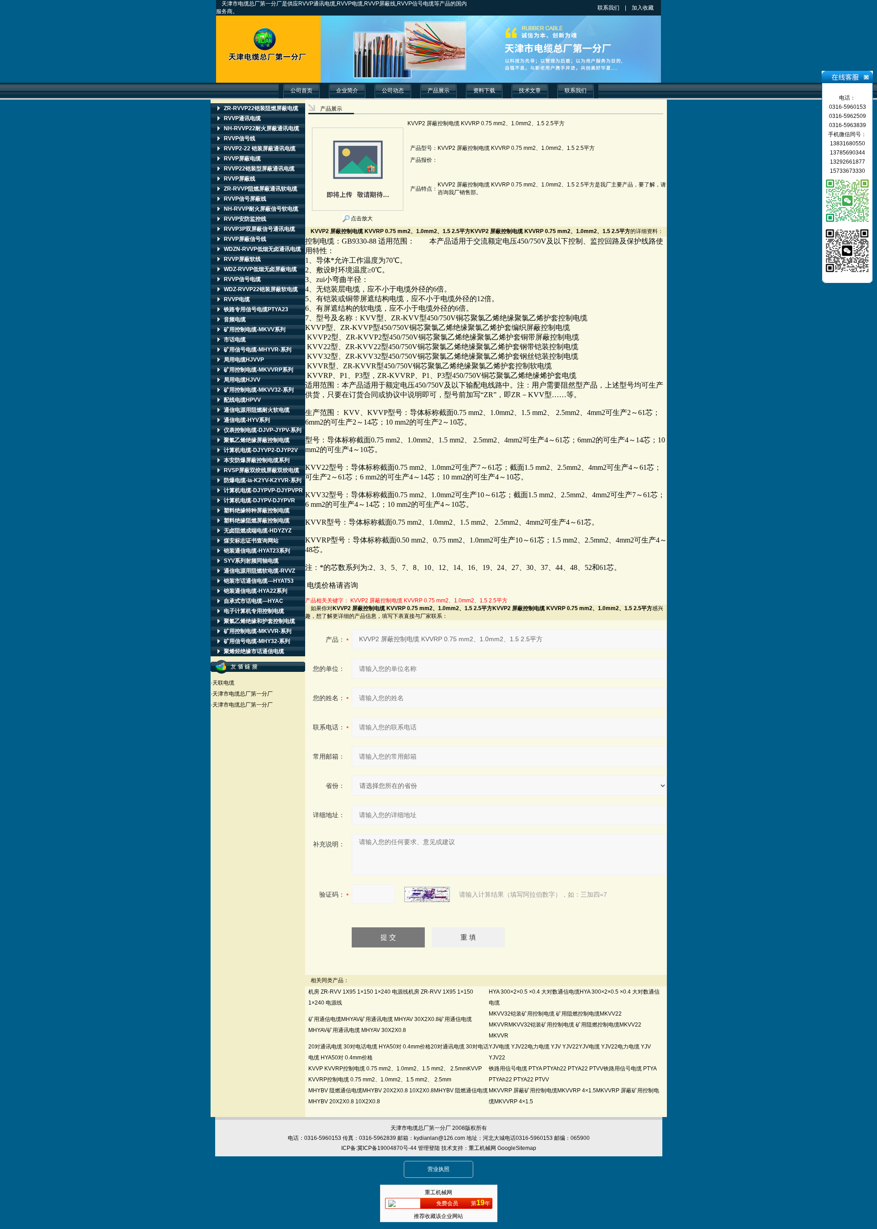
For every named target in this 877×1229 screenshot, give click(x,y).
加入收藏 (651, 8)
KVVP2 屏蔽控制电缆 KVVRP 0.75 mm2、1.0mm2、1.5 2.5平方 (428, 600)
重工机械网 (482, 1148)
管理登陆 (429, 1148)
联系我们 (608, 8)
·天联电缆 (222, 683)
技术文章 (530, 90)
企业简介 (347, 90)
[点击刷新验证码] (427, 894)
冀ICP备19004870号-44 (387, 1148)
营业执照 (438, 1169)
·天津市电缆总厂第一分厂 (242, 694)
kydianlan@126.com (439, 1138)
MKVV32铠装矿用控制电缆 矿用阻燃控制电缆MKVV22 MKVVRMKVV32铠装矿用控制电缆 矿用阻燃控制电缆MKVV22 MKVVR (565, 1025)
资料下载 (484, 90)
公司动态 (393, 90)
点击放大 (361, 218)
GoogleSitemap (516, 1148)
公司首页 (301, 90)
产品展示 (438, 90)
